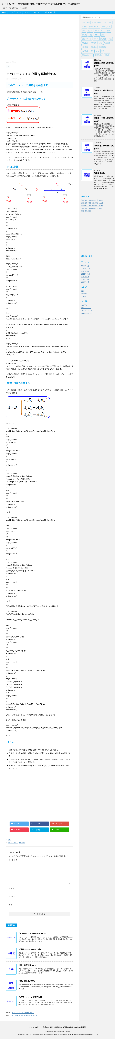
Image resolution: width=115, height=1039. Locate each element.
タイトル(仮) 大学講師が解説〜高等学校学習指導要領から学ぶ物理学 (40, 3)
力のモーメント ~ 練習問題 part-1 (24, 1015)
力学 (9, 840)
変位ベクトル (86, 39)
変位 (102, 35)
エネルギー (86, 23)
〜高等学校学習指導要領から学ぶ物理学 (57, 1031)
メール (12, 897)
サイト (11, 905)
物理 (100, 43)
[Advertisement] (39, 40)
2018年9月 (85, 282)
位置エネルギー (94, 27)
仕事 (110, 23)
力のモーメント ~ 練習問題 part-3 (32, 933)
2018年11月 (85, 279)
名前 (11, 889)
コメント (13, 860)
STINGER (95, 1035)
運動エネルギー (87, 55)
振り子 (96, 39)
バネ (104, 23)
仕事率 (84, 27)
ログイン (84, 305)
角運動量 (22, 843)
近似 (97, 51)
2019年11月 (85, 271)
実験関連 (84, 293)
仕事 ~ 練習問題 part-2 (28, 965)
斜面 (110, 39)
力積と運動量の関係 (27, 981)
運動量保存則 (99, 173)
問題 (90, 35)
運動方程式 (98, 55)
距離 (92, 51)
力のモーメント (13, 843)
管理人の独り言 (49, 12)
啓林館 (97, 35)
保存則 (90, 31)
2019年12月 (85, 268)
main (4, 12)
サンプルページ (15, 12)
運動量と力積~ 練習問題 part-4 (92, 206)
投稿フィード (86, 308)
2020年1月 (85, 266)
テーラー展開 (96, 23)
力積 (108, 31)
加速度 (84, 35)
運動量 (107, 55)
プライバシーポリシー (32, 12)
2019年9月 (85, 277)
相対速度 (85, 47)
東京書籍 (93, 43)
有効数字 (85, 43)
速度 (102, 51)
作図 (83, 31)
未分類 (83, 296)
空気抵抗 (93, 47)
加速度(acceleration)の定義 (30, 949)
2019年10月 (85, 274)
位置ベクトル (106, 27)
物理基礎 (107, 43)
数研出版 (103, 39)
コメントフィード (87, 310)
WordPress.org (86, 313)
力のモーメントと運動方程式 (30, 997)
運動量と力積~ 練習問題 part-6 (92, 200)
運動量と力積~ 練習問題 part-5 (92, 203)
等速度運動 (102, 47)
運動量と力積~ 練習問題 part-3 (92, 208)
